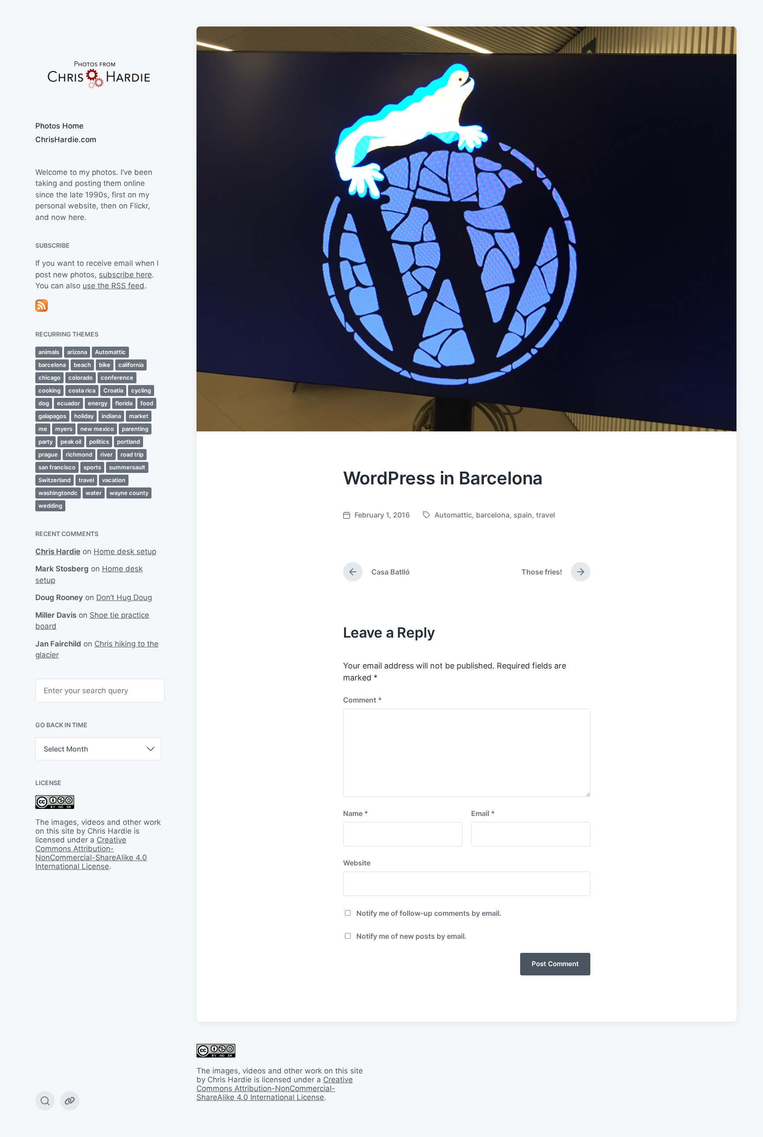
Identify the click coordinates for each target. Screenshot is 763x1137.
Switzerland (54, 480)
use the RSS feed (113, 285)
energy (97, 403)
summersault (127, 467)
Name (355, 813)
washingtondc (58, 492)
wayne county (129, 492)
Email (483, 813)
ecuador (68, 403)
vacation (113, 480)
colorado (80, 377)
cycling (141, 390)
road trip (132, 454)
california (131, 364)
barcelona (52, 364)
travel (86, 480)
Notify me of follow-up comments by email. (429, 913)
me (42, 428)
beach (82, 364)
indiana (111, 415)
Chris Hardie (57, 551)
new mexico (97, 428)
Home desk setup (125, 551)
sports (92, 467)
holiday (84, 415)
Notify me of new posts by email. (411, 936)
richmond (79, 454)
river (106, 454)
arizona (77, 351)
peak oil (70, 441)
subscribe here (125, 274)
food (146, 403)
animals (48, 351)
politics (99, 441)
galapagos (52, 415)
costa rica (81, 390)
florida (123, 403)
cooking (49, 390)
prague (48, 454)
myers (63, 428)
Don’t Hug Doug (124, 597)
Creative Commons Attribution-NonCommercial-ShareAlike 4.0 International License (91, 853)
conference (117, 377)
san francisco (57, 467)
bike (104, 364)
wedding (50, 505)
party (45, 441)
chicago (49, 377)
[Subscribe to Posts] (98, 305)
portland (128, 441)
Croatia (113, 390)
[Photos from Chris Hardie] (98, 74)
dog (43, 403)
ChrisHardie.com (65, 139)
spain (523, 514)
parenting (135, 428)
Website (356, 862)
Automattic (110, 351)
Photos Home (59, 125)
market (138, 415)
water (94, 492)
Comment (362, 699)
